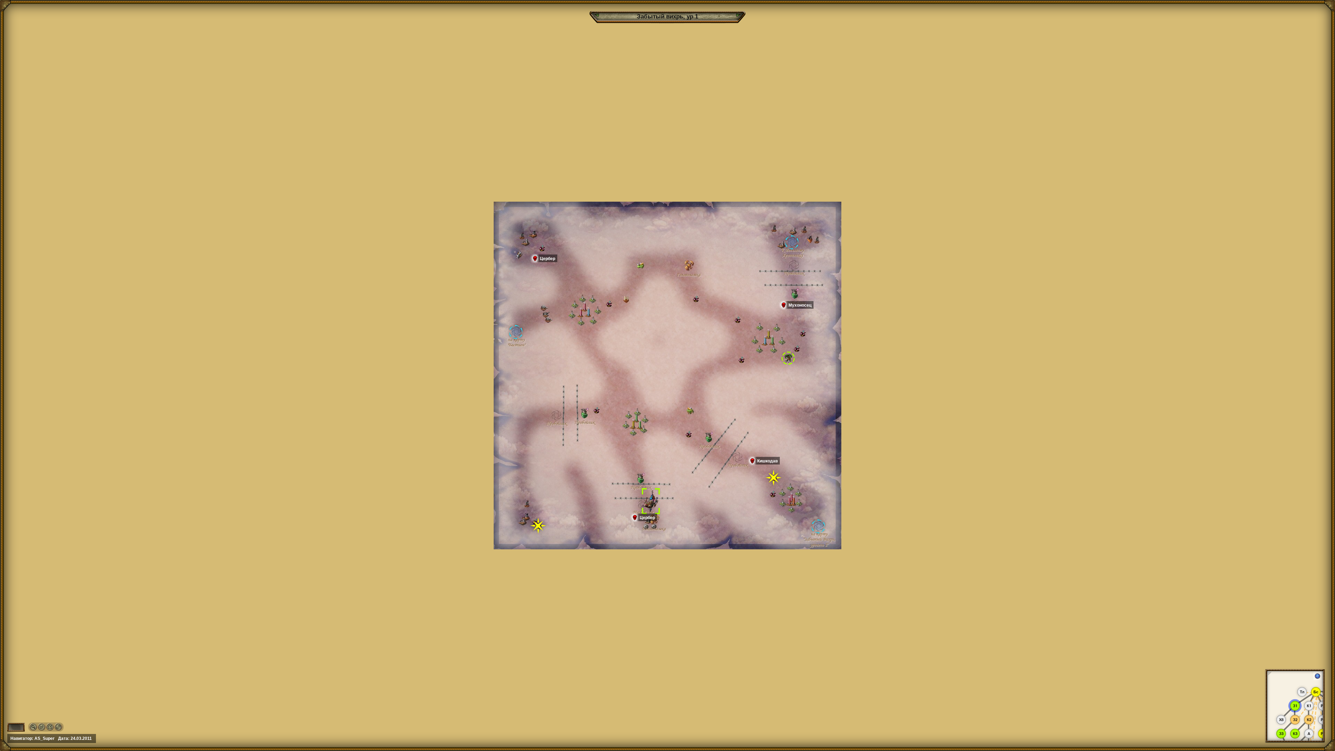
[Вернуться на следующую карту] (738, 15)
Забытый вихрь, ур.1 (667, 16)
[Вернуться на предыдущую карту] (596, 15)
